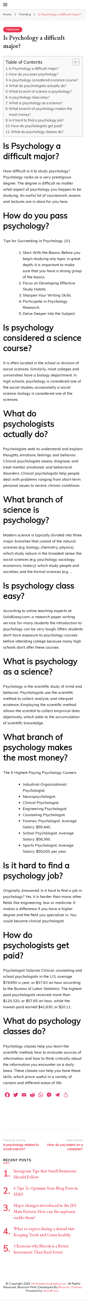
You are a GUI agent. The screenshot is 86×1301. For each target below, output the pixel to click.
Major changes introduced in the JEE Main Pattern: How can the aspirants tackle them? (45, 1211)
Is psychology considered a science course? (43, 80)
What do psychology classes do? (37, 131)
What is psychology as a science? (36, 103)
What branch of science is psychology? (40, 91)
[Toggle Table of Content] (73, 62)
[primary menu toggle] (5, 4)
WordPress (51, 1291)
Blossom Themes (70, 1287)
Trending (12, 29)
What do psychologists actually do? (37, 85)
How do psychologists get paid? (37, 126)
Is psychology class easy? (29, 97)
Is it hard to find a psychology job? (36, 120)
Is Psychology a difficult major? (34, 68)
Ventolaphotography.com (48, 1283)
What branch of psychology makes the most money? (40, 111)
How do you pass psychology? (33, 74)
